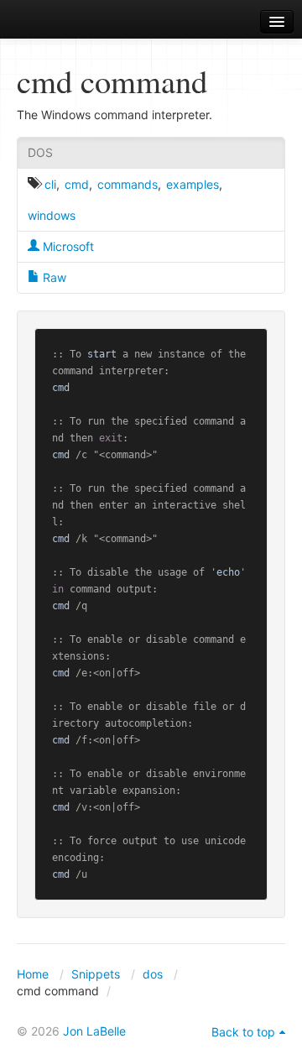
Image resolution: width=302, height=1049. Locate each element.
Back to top (243, 1032)
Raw (52, 277)
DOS (40, 152)
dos (153, 974)
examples (192, 184)
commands (127, 184)
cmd (77, 184)
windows (52, 215)
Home (33, 974)
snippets (59, 22)
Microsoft (66, 246)
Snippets (95, 974)
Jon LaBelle (94, 1031)
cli (50, 184)
